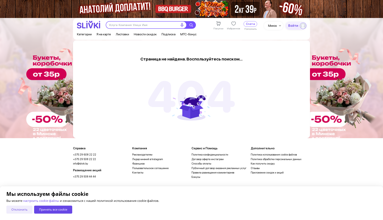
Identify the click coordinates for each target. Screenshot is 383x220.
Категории (84, 34)
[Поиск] (191, 25)
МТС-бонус (188, 34)
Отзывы (255, 168)
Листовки (122, 34)
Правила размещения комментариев (213, 172)
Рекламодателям (142, 154)
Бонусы (196, 176)
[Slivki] (88, 25)
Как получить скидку (263, 163)
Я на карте (104, 34)
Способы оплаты (201, 163)
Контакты (137, 172)
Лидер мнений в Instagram (147, 159)
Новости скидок (145, 34)
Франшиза (138, 163)
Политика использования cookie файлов (274, 154)
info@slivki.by (80, 163)
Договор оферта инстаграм (208, 159)
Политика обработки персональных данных (276, 159)
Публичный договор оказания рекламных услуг (219, 168)
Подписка (169, 34)
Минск (272, 26)
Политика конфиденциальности (210, 154)
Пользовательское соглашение (150, 168)
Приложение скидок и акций (267, 172)
